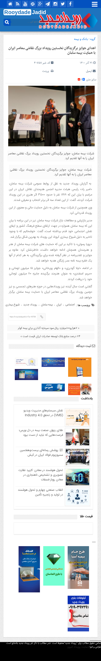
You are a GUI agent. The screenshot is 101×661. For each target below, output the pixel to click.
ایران (59, 304)
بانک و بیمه (81, 39)
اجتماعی (70, 304)
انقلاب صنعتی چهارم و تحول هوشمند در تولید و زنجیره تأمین (40, 492)
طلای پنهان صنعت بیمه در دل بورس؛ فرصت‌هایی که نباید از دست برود (41, 433)
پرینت (46, 71)
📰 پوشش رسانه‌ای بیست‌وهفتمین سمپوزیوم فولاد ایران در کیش (41, 453)
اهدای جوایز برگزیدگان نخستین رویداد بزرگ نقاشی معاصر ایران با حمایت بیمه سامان (52, 50)
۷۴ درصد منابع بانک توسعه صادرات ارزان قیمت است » (50, 336)
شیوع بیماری (12, 304)
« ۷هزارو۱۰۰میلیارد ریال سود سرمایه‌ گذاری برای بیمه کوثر (48, 328)
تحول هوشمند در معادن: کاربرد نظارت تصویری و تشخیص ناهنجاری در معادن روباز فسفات (40, 475)
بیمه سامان (47, 304)
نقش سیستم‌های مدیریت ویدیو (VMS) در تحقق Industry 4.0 (43, 413)
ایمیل (89, 71)
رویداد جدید (30, 304)
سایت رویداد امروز (77, 647)
